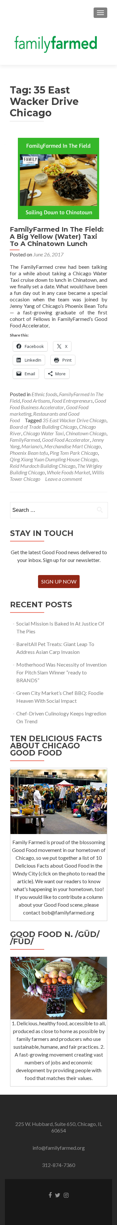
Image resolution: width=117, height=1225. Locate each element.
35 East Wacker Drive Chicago (74, 420)
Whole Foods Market (68, 472)
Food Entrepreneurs (72, 400)
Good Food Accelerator (66, 440)
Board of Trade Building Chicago (43, 427)
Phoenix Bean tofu (29, 453)
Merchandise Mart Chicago (72, 446)
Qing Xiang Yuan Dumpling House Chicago (54, 459)
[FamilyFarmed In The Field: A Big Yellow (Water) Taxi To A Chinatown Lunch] (58, 178)
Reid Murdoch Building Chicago (42, 466)
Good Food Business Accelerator (58, 403)
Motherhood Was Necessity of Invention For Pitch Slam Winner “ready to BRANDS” (61, 672)
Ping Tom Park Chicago (74, 453)
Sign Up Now (58, 581)
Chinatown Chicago (86, 433)
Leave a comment (63, 479)
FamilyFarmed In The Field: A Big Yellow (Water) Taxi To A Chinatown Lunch (57, 236)
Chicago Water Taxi (43, 433)
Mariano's (31, 446)
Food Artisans (36, 400)
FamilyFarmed (25, 440)
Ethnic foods (44, 394)
